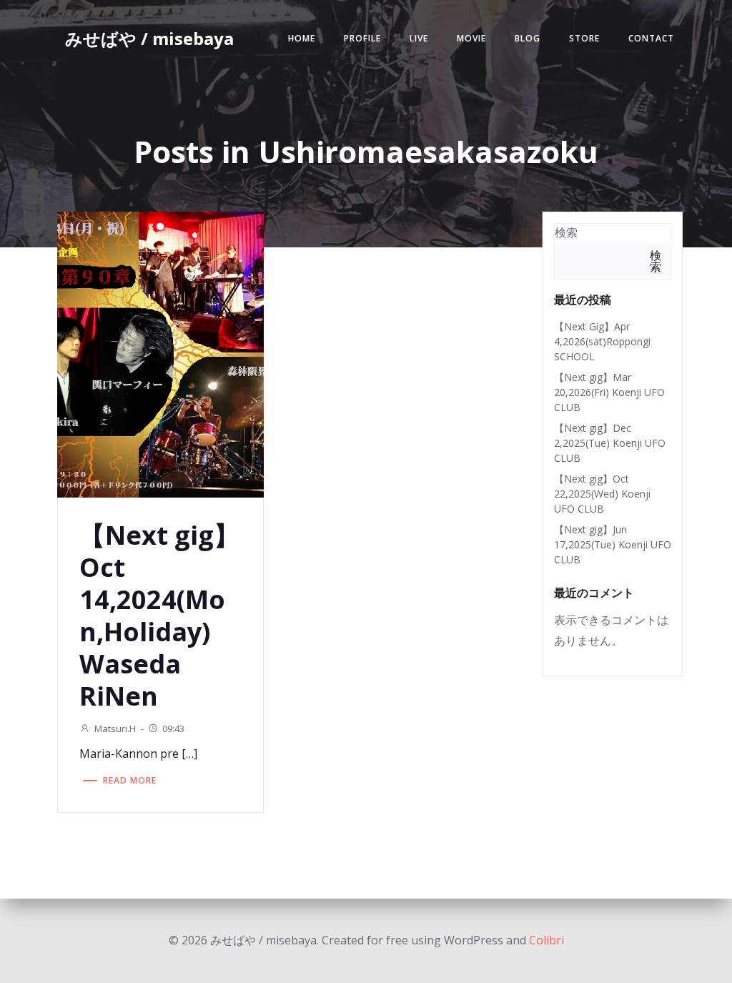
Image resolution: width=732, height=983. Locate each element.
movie (471, 38)
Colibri (546, 940)
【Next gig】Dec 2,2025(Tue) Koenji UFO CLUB (610, 443)
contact (651, 38)
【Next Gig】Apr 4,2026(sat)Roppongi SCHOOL (602, 341)
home (301, 38)
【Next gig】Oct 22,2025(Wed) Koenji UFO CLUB (602, 493)
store (584, 38)
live (419, 38)
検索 (566, 232)
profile (362, 38)
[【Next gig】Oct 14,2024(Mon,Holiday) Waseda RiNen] (160, 353)
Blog (527, 38)
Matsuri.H (115, 728)
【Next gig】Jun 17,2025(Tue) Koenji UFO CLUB (612, 544)
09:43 (173, 728)
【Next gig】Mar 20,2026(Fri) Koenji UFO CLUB (609, 392)
